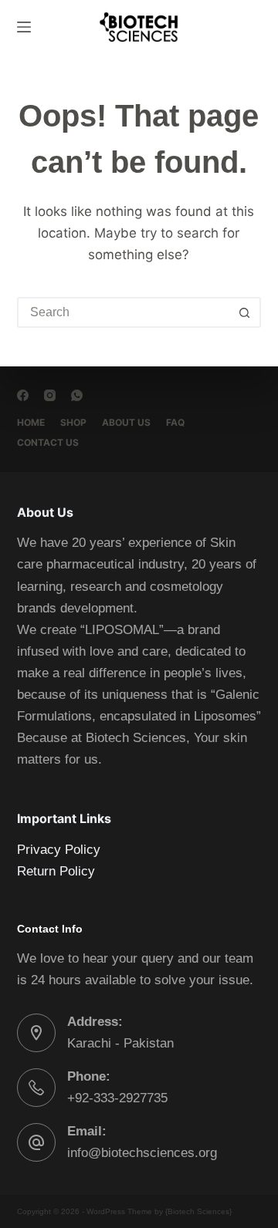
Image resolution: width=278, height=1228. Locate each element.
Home (31, 422)
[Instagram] (50, 395)
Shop (73, 422)
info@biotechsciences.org (142, 1152)
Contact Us (48, 442)
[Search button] (244, 312)
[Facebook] (23, 395)
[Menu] (24, 27)
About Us (126, 422)
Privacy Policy (58, 849)
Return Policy (56, 871)
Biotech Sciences (198, 1211)
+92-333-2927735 (117, 1098)
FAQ (175, 422)
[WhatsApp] (77, 395)
